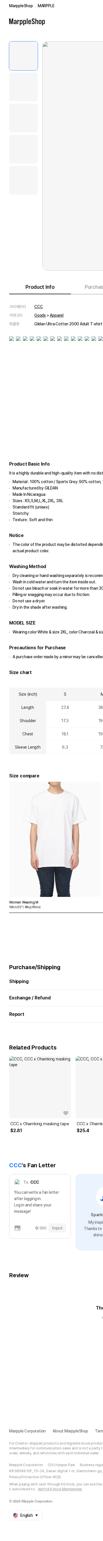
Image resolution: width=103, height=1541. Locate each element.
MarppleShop (21, 5)
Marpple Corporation (27, 1431)
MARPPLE (46, 5)
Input (57, 1228)
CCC (38, 306)
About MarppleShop (70, 1431)
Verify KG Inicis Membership (60, 1489)
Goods (40, 315)
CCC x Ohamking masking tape (39, 1123)
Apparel (57, 315)
